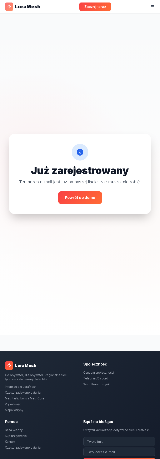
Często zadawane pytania (23, 392)
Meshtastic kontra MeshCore (24, 398)
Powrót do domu (80, 197)
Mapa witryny (14, 410)
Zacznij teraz (95, 7)
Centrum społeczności (98, 372)
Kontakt (10, 441)
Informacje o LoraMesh (20, 386)
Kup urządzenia (16, 436)
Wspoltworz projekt (96, 384)
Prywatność (13, 404)
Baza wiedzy (14, 430)
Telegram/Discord (95, 378)
